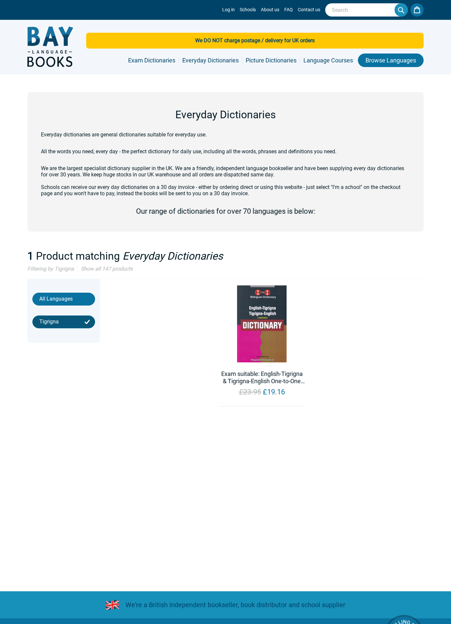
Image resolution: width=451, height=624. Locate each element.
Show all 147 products (107, 269)
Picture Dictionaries (271, 60)
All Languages (56, 299)
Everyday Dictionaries (210, 60)
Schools (248, 9)
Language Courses (328, 60)
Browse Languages (390, 60)
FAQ (288, 9)
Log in (228, 9)
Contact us (309, 9)
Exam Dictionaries (151, 60)
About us (270, 9)
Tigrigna (49, 321)
